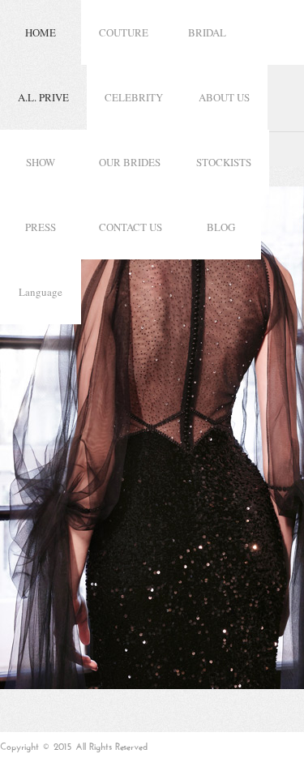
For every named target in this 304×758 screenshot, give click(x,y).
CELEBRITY (134, 97)
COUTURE (123, 32)
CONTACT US (130, 227)
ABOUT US (224, 97)
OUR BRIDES (130, 162)
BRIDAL (207, 32)
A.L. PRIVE (43, 97)
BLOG (221, 227)
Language (40, 292)
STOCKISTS (223, 162)
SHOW (40, 162)
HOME (40, 32)
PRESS (40, 227)
